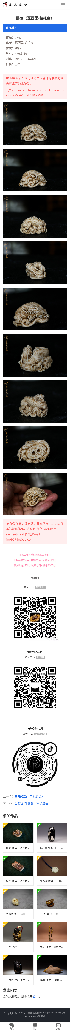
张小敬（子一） (18, 946)
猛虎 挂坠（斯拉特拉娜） (19, 847)
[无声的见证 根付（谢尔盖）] (18, 970)
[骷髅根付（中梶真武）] (18, 903)
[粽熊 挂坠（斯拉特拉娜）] (18, 870)
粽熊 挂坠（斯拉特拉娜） (19, 880)
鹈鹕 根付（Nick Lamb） (53, 979)
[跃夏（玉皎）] (52, 903)
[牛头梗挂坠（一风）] (52, 870)
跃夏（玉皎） (52, 913)
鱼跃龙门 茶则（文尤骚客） (33, 804)
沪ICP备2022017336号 (54, 1013)
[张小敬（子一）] (18, 937)
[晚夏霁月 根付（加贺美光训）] (52, 837)
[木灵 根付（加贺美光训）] (52, 937)
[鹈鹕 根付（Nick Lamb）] (52, 970)
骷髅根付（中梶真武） (19, 913)
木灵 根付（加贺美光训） (53, 946)
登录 (36, 996)
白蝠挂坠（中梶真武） (30, 796)
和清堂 (41, 1016)
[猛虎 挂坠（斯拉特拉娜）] (18, 837)
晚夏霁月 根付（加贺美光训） (53, 847)
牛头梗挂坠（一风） (52, 880)
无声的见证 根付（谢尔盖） (19, 979)
